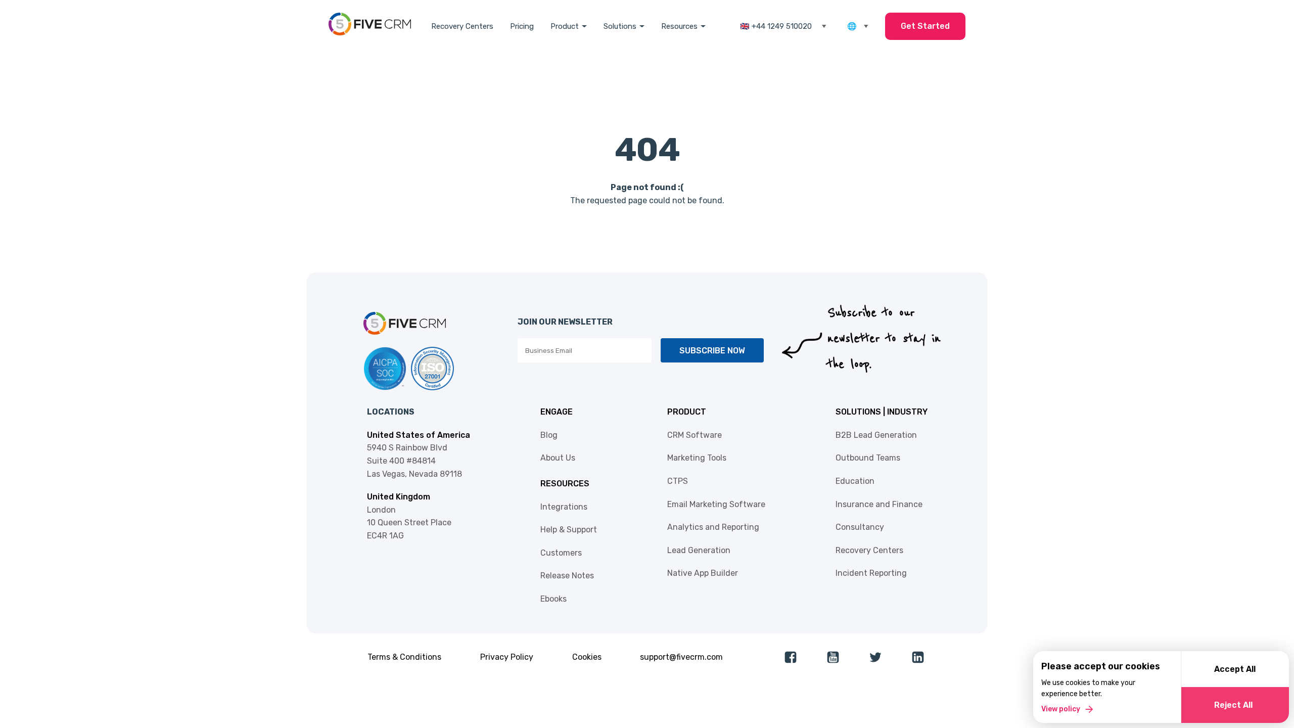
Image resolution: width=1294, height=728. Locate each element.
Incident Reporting (871, 573)
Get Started (925, 26)
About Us (557, 458)
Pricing (522, 26)
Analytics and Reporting (713, 527)
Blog (549, 435)
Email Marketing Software (716, 504)
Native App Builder (702, 573)
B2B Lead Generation (876, 435)
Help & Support (568, 529)
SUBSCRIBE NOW (712, 350)
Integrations (563, 507)
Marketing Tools (696, 458)
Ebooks (553, 599)
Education (855, 481)
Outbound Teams (868, 458)
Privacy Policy (506, 657)
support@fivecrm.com (681, 657)
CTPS (677, 481)
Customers (561, 553)
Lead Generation (698, 550)
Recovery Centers (462, 26)
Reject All (1233, 705)
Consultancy (860, 527)
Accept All (1235, 669)
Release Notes (567, 575)
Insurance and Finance (879, 504)
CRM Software (694, 435)
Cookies (587, 657)
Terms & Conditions (404, 657)
